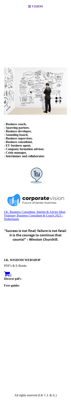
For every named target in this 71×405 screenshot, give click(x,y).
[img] (35, 33)
